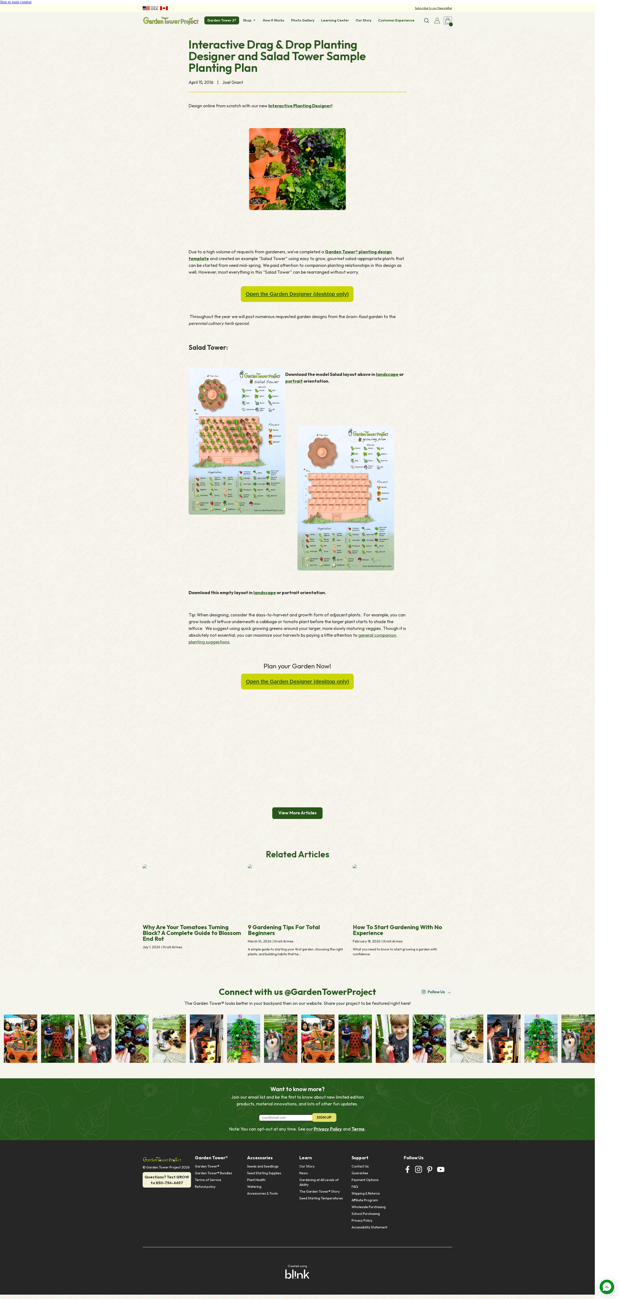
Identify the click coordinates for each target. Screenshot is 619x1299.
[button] (607, 1287)
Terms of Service (208, 1180)
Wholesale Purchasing (369, 1207)
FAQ (355, 1186)
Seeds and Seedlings (263, 1166)
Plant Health (256, 1180)
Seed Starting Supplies (264, 1173)
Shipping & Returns (366, 1193)
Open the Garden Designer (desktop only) (297, 294)
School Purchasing (366, 1213)
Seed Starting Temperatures (321, 1198)
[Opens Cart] (448, 20)
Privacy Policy (328, 1129)
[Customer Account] (437, 20)
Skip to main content (15, 2)
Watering (254, 1186)
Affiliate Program (365, 1200)
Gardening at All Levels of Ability (319, 1182)
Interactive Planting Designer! (300, 106)
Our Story (307, 1166)
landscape (387, 374)
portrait (294, 381)
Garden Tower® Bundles (213, 1173)
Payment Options (365, 1180)
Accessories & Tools (262, 1193)
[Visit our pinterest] (429, 1169)
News (303, 1173)
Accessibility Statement (369, 1227)
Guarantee (360, 1173)
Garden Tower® (207, 1166)
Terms (358, 1129)
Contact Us (360, 1166)
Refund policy (205, 1186)
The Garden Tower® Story (319, 1191)
